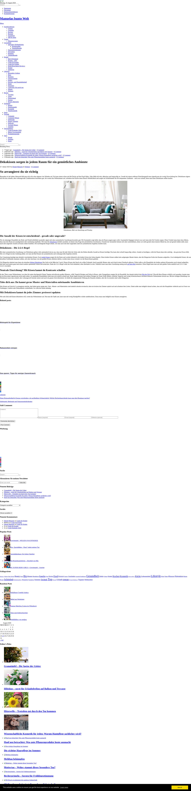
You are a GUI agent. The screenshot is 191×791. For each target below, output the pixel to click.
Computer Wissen (13, 118)
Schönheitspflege (18, 579)
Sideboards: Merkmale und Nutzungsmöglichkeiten (16, 401)
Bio (25, 576)
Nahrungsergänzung (14, 50)
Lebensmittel (146, 576)
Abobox (2, 576)
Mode (10, 84)
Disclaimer (7, 10)
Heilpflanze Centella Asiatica (19, 592)
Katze (10, 141)
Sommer (37, 580)
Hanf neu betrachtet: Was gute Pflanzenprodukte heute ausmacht (35, 157)
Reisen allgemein (13, 102)
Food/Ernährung (9, 27)
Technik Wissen (13, 125)
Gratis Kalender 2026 (14, 130)
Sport (5, 112)
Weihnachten (88, 579)
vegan (66, 579)
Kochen (10, 32)
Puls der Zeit (145, 274)
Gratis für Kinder (13, 62)
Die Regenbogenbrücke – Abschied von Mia (24, 561)
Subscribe (22, 482)
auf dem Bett (131, 264)
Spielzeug (11, 69)
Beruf (21, 576)
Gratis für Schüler (13, 64)
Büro (9, 75)
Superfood (11, 36)
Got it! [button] (180, 787)
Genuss (10, 28)
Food (56, 576)
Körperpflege (131, 576)
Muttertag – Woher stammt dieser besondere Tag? (29, 767)
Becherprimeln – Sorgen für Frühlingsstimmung (28, 776)
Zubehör (10, 127)
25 (3, 636)
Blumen (29, 576)
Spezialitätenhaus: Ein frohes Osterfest (22, 554)
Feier (47, 576)
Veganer (81, 580)
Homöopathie (16, 46)
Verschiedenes (8, 128)
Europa (10, 100)
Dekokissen (53, 242)
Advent (6, 576)
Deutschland (12, 98)
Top (50, 579)
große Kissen (46, 257)
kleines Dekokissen (36, 262)
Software (11, 123)
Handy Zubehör (13, 121)
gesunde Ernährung (81, 576)
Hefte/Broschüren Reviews (16, 66)
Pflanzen (171, 576)
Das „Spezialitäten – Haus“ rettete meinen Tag (24, 547)
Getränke (11, 30)
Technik (6, 114)
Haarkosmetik (12, 107)
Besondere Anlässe (14, 73)
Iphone (105, 576)
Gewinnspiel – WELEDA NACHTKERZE (24, 540)
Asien (10, 96)
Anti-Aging (11, 576)
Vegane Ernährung (73, 579)
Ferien (51, 576)
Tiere (5, 136)
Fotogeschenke (12, 78)
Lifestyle (6, 71)
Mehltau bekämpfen (14, 759)
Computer (11, 116)
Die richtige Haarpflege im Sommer (22, 750)
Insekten (10, 139)
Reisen (6, 93)
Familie (42, 576)
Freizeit (61, 576)
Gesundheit (7, 43)
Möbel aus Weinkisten (17, 599)
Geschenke (71, 576)
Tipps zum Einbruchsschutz (19, 613)
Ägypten (10, 94)
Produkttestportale (13, 134)
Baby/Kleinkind (13, 59)
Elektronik (11, 119)
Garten (6, 39)
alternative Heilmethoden (16, 44)
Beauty (10, 105)
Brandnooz (36, 576)
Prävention (11, 52)
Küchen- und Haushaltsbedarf (17, 82)
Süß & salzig (12, 37)
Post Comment (5, 425)
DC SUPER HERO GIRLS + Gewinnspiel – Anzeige (27, 567)
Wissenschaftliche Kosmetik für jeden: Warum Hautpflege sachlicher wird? (38, 155)
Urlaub (59, 579)
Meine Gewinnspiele (14, 132)
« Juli (1, 640)
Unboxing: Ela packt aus (15, 87)
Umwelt (54, 579)
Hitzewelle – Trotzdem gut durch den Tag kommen (31, 153)
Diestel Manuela (9, 521)
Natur (166, 576)
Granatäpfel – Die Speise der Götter (24, 150)
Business (11, 77)
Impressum (7, 8)
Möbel (162, 576)
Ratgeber (11, 53)
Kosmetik (11, 109)
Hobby (10, 80)
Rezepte (10, 34)
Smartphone (31, 579)
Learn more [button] (64, 787)
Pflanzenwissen (13, 41)
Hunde (10, 137)
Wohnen (10, 91)
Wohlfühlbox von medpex (18, 619)
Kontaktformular (9, 13)
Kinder (6, 57)
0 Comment (40, 150)
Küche (138, 576)
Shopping (11, 86)
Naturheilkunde (17, 48)
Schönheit (7, 103)
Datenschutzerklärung (11, 12)
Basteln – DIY (12, 61)
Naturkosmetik (12, 111)
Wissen (10, 89)
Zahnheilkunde (12, 55)
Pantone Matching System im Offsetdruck (23, 606)
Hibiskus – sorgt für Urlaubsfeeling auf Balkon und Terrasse (34, 152)
